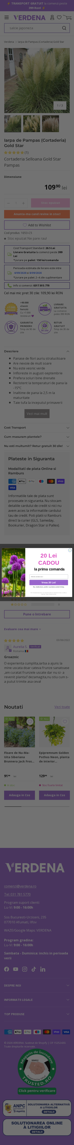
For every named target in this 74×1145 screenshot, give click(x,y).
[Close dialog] (69, 550)
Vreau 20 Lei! (49, 582)
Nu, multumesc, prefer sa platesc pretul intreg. (49, 587)
